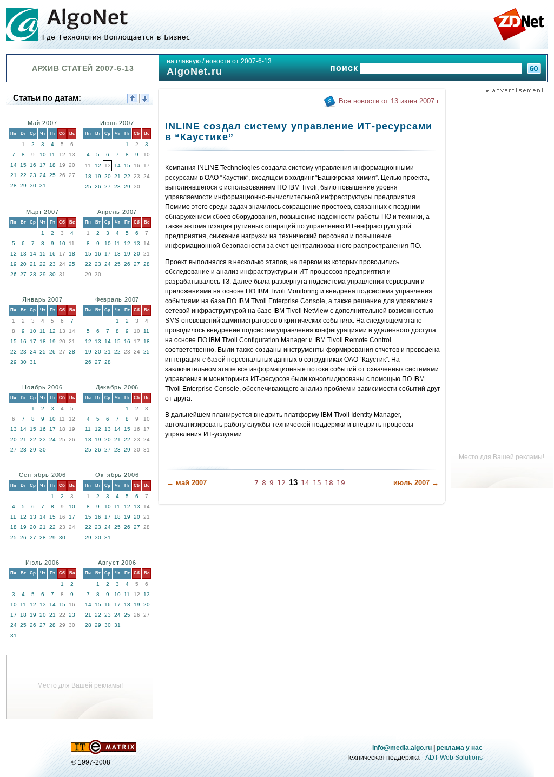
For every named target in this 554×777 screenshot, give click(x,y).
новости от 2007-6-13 (239, 61)
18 (52, 165)
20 (107, 176)
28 (13, 185)
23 (33, 175)
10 (42, 155)
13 (23, 254)
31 (42, 185)
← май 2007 (187, 483)
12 (98, 165)
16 (33, 165)
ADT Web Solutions (454, 757)
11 (52, 155)
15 (23, 165)
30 (33, 185)
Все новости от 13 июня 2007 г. (389, 101)
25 (52, 175)
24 (42, 175)
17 (42, 165)
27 (107, 187)
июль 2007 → (416, 483)
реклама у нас (460, 748)
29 (23, 185)
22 (23, 175)
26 (98, 187)
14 (13, 165)
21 (13, 175)
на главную (184, 61)
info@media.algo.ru (402, 748)
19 (98, 176)
